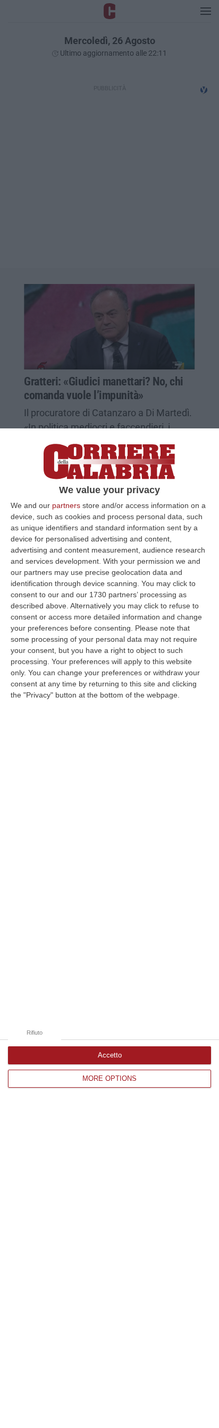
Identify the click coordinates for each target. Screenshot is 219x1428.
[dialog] (109, 928)
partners (66, 505)
